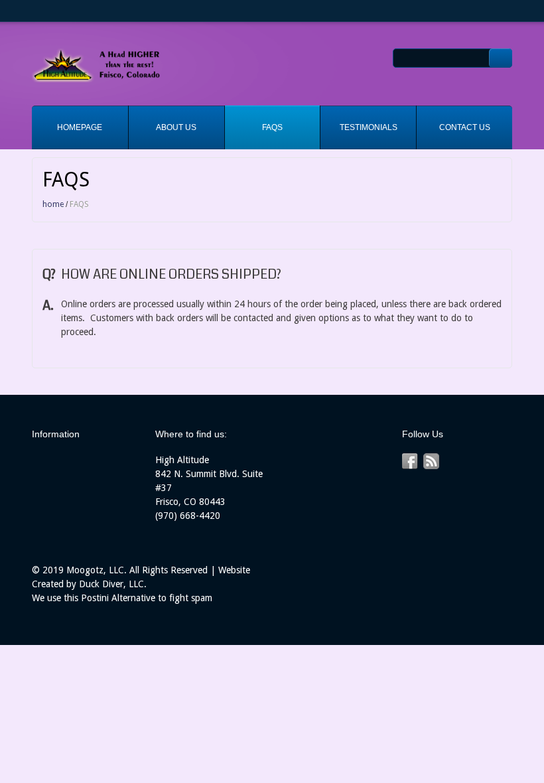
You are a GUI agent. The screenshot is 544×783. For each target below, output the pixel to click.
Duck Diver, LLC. (113, 584)
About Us (176, 127)
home (53, 204)
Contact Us (464, 127)
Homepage (79, 127)
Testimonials (368, 127)
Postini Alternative (118, 598)
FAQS (272, 127)
